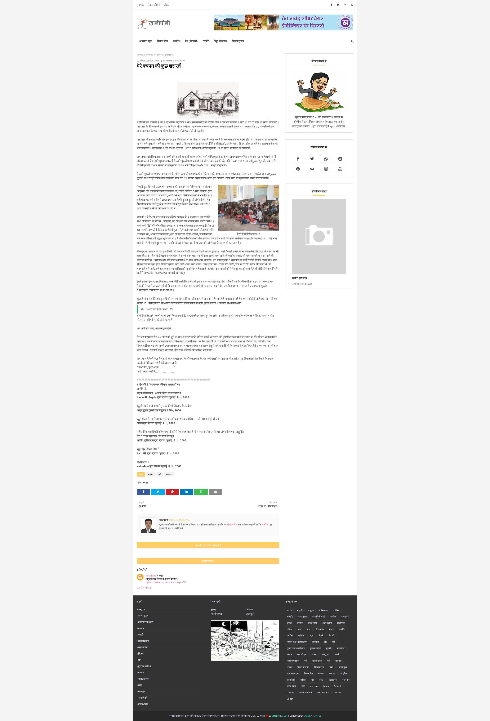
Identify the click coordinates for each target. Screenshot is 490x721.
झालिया (301, 635)
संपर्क (166, 5)
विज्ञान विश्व (162, 41)
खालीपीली (142, 647)
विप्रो (331, 667)
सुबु (312, 679)
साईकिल (344, 673)
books (326, 686)
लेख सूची (250, 614)
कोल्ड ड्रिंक (312, 622)
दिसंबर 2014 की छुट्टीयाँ (297, 641)
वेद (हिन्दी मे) (191, 41)
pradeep (151, 575)
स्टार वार (345, 679)
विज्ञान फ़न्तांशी (303, 667)
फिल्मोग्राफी (238, 41)
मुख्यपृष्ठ (140, 54)
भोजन (314, 654)
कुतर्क (141, 634)
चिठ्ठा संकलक (220, 41)
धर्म (139, 660)
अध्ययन (249, 609)
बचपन (150, 474)
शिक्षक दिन (308, 673)
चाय (299, 629)
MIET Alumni (305, 692)
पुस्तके (329, 648)
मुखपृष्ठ (140, 5)
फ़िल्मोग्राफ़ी (216, 614)
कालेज (141, 628)
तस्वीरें (206, 41)
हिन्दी (303, 686)
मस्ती (337, 654)
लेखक (289, 667)
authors (314, 686)
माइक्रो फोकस (293, 660)
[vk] (312, 169)
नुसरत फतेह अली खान (296, 648)
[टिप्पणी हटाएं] (184, 582)
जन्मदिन (342, 629)
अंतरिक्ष (176, 41)
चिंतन (141, 653)
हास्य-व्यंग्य (143, 704)
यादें (159, 474)
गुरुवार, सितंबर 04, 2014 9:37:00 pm (164, 582)
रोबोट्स (338, 660)
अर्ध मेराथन (323, 610)
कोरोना (300, 622)
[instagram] (345, 5)
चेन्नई (331, 629)
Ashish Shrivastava (174, 60)
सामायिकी (142, 698)
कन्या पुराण (143, 615)
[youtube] (340, 169)
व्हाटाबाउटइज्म (293, 673)
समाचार (332, 673)
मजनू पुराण (326, 654)
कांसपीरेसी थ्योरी (145, 622)
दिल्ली (321, 635)
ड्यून (312, 635)
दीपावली (315, 641)
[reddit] (340, 159)
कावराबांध (345, 616)
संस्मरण (149, 54)
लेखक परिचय (153, 5)
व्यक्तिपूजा (343, 667)
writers (338, 692)
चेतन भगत (320, 629)
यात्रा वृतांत (143, 679)
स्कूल (321, 679)
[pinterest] (351, 5)
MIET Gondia (323, 692)
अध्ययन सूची (145, 41)
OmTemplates (278, 715)
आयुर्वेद (290, 616)
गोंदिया (289, 629)
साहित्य (303, 679)
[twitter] (338, 5)
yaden (290, 698)
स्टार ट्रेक (333, 679)
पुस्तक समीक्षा (144, 666)
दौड (325, 641)
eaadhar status (312, 715)
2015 (289, 610)
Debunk (337, 686)
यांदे (305, 660)
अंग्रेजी (300, 610)
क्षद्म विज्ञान (143, 641)
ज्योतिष (290, 635)
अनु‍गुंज (141, 609)
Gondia (290, 692)
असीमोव (336, 610)
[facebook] (331, 5)
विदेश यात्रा (319, 667)
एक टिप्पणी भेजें (144, 588)
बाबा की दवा (301, 654)
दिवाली (331, 635)
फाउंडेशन (341, 648)
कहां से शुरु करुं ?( (300, 278)
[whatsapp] (326, 159)
